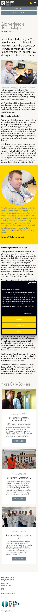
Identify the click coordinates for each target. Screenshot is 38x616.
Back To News (19, 8)
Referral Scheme (5, 597)
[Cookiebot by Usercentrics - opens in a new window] (28, 283)
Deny (19, 331)
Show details (28, 313)
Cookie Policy (11, 593)
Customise (17, 325)
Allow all (19, 319)
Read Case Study (19, 441)
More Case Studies (19, 13)
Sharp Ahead (8, 611)
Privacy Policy (4, 593)
